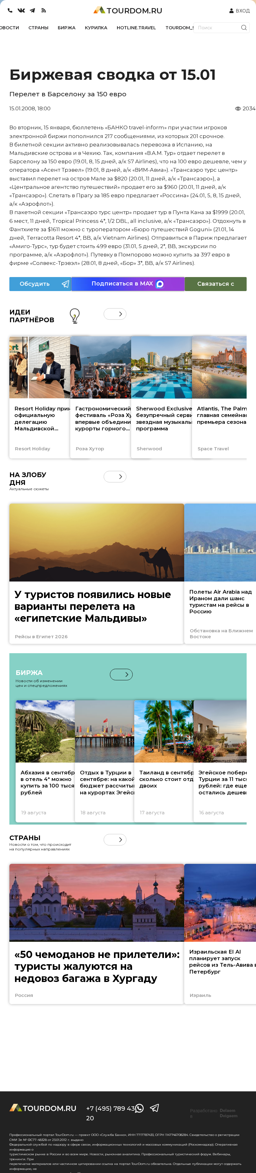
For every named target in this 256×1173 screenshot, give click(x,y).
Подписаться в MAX (122, 283)
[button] (109, 314)
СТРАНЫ (38, 28)
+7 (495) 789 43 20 (110, 1113)
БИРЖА (67, 28)
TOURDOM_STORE (186, 28)
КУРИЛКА (96, 28)
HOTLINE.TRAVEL (136, 28)
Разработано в (214, 1113)
